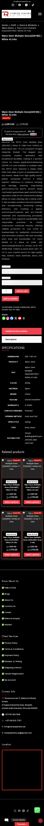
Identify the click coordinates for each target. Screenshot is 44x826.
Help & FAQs (10, 587)
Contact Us (10, 606)
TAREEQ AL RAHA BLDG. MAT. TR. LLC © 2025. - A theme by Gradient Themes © (22, 804)
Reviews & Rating (13, 661)
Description (11, 339)
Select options (11, 502)
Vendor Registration (14, 673)
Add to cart (22, 291)
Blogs (7, 594)
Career (8, 612)
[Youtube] (19, 318)
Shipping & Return (13, 667)
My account (10, 680)
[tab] (21, 331)
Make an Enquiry (12, 618)
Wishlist (8, 624)
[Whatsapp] (4, 318)
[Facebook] (11, 318)
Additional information (16, 331)
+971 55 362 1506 (12, 714)
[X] (15, 318)
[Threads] (23, 318)
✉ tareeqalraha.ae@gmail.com (17, 733)
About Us (9, 600)
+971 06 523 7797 (13, 720)
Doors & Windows (21, 307)
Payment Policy (12, 655)
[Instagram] (8, 318)
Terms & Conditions (14, 649)
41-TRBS (16, 310)
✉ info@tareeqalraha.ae (13, 726)
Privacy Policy (11, 643)
